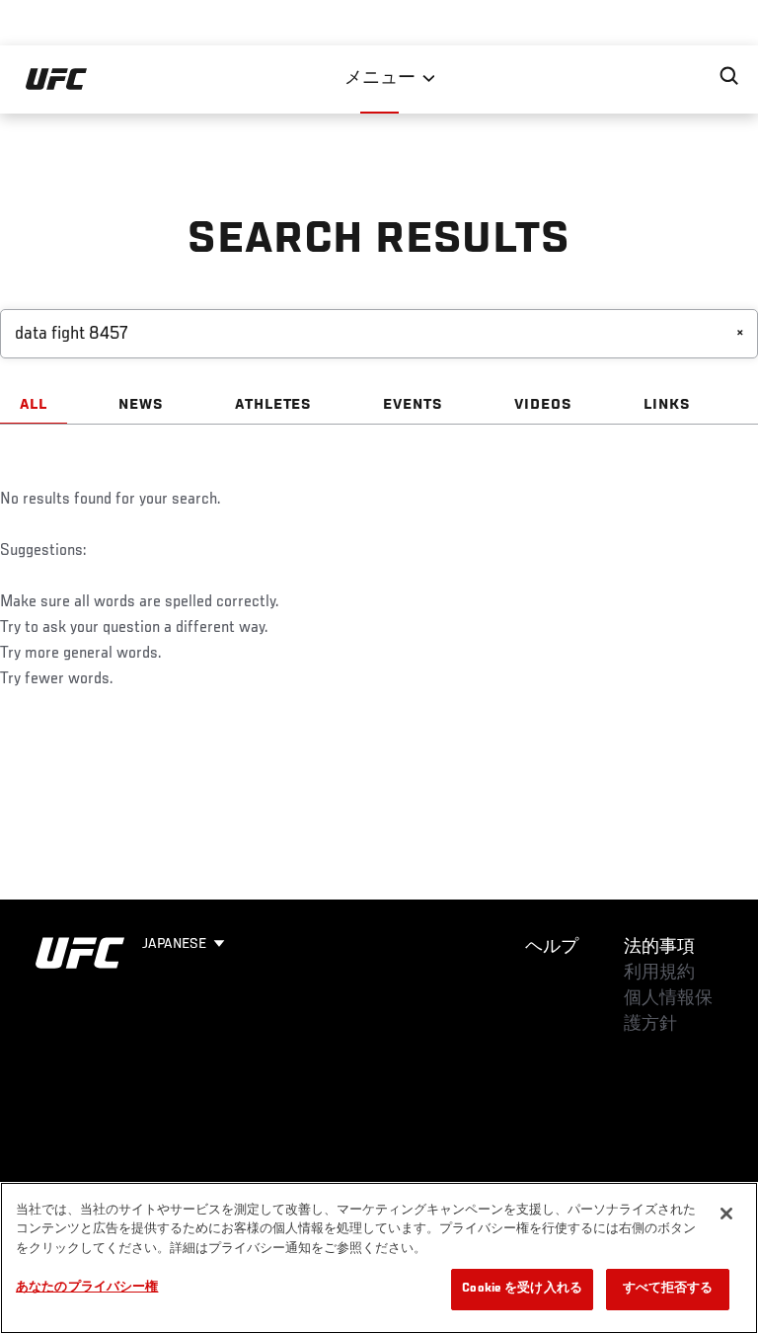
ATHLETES (274, 405)
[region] (379, 1258)
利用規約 (659, 973)
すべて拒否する (668, 1289)
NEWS (141, 405)
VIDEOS (543, 405)
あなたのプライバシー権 (87, 1288)
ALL (33, 405)
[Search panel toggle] (729, 76)
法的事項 (659, 948)
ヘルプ (551, 948)
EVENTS (413, 405)
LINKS (667, 405)
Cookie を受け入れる (522, 1289)
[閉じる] (726, 1213)
